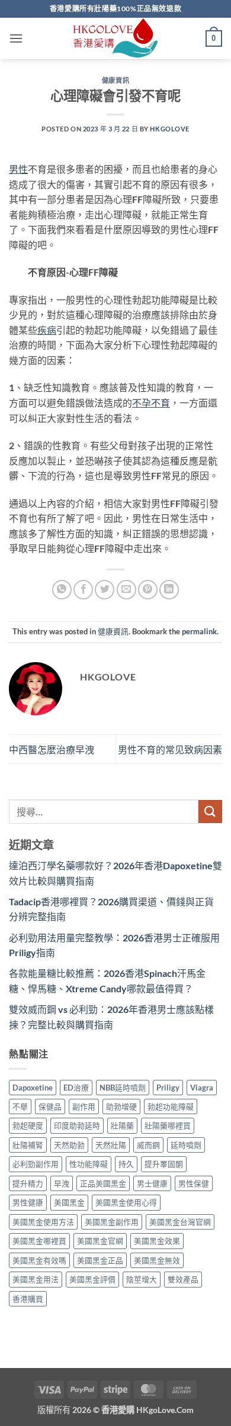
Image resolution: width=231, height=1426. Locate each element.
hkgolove (169, 129)
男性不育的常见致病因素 (170, 749)
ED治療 (76, 1087)
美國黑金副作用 (112, 1222)
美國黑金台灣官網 (180, 1222)
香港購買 (27, 1299)
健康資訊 (115, 80)
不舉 (20, 1106)
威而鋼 (148, 1145)
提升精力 (27, 1183)
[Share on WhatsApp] (62, 589)
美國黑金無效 (157, 1260)
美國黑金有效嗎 (39, 1260)
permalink (199, 631)
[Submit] (210, 811)
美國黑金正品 (100, 1260)
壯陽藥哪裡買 (168, 1125)
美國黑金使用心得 (126, 1202)
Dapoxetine (32, 1087)
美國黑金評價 (92, 1279)
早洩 (61, 1183)
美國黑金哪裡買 (39, 1241)
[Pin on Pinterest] (148, 589)
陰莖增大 (141, 1279)
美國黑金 (69, 1202)
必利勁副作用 (35, 1164)
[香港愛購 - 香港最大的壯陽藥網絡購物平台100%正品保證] (115, 38)
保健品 (50, 1106)
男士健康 (152, 1183)
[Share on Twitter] (104, 589)
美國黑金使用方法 (43, 1222)
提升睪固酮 (164, 1164)
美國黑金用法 (35, 1279)
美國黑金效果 (157, 1241)
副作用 (83, 1106)
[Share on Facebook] (83, 589)
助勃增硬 (121, 1106)
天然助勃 (69, 1145)
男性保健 (193, 1183)
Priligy (167, 1087)
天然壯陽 (110, 1145)
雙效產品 (183, 1279)
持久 (126, 1164)
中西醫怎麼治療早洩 (51, 749)
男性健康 (27, 1202)
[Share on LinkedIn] (169, 589)
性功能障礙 (88, 1164)
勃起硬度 (27, 1125)
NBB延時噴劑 (123, 1087)
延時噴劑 (186, 1145)
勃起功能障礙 (170, 1106)
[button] (16, 38)
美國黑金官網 (100, 1241)
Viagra (201, 1087)
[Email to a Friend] (126, 589)
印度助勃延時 (77, 1125)
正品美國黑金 (103, 1183)
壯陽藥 (122, 1125)
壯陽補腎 (27, 1145)
